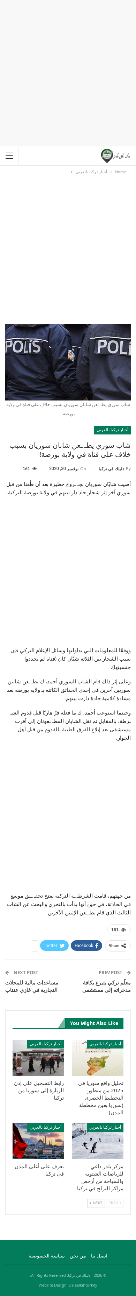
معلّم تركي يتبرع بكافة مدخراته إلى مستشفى (106, 986)
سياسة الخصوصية (47, 1256)
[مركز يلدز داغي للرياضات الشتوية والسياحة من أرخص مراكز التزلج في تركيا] (97, 1141)
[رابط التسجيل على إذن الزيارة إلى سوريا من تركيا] (38, 1058)
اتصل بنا (99, 1256)
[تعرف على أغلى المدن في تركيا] (38, 1141)
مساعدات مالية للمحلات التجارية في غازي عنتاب (31, 986)
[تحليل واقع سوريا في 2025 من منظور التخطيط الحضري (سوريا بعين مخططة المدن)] (97, 1058)
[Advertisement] (68, 72)
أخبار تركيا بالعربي (112, 430)
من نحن (78, 1256)
